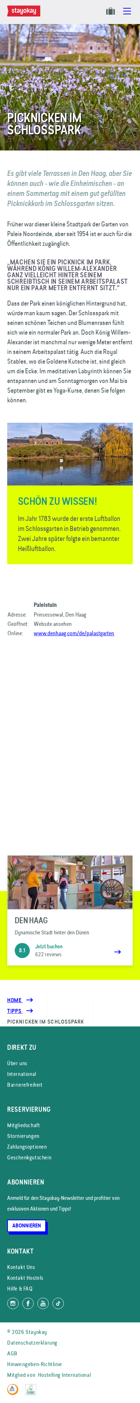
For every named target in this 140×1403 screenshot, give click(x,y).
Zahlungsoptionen (27, 1146)
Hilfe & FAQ (20, 1288)
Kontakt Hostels (25, 1278)
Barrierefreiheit (25, 1084)
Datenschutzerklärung (32, 1342)
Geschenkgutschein (29, 1157)
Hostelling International (64, 1375)
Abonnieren (26, 1225)
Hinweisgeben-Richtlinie (34, 1364)
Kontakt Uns (21, 1267)
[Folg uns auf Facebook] (28, 1303)
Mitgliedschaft (23, 1125)
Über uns (17, 1063)
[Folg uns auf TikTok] (58, 1303)
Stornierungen (23, 1136)
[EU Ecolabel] (32, 1393)
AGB (12, 1353)
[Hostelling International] (14, 1393)
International (21, 1074)
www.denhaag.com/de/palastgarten (74, 633)
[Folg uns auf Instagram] (13, 1303)
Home (15, 1000)
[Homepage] (25, 14)
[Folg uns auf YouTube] (43, 1303)
